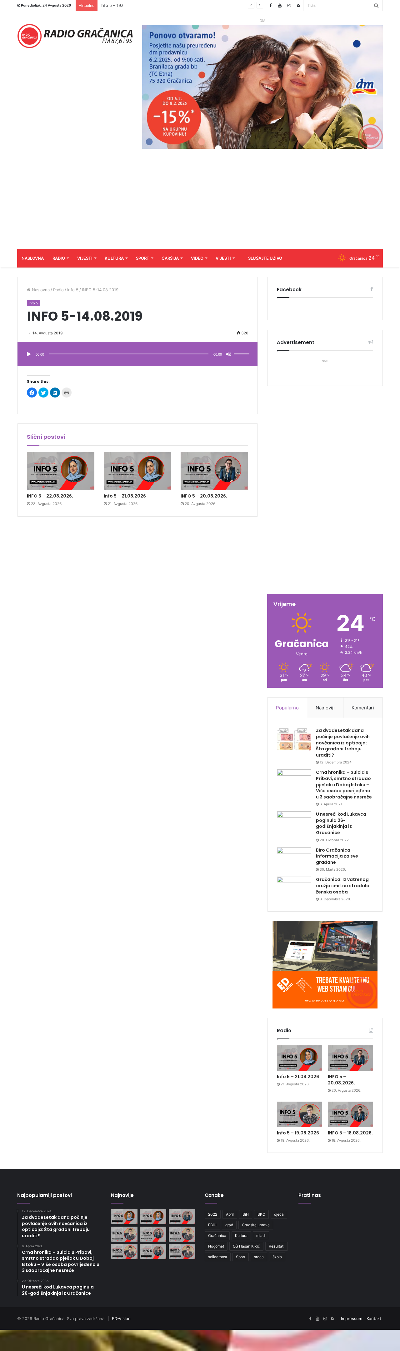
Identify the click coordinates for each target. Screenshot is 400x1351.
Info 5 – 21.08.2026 (125, 496)
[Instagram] (289, 5)
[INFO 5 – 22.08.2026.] (60, 471)
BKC (261, 1214)
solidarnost (217, 1256)
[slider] (242, 347)
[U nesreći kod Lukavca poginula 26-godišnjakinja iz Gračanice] (294, 823)
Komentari (363, 708)
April (230, 1214)
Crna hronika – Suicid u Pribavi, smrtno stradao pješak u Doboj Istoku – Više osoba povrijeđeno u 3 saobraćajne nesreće (344, 784)
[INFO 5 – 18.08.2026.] (350, 1114)
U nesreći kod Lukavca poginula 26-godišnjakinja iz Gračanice (341, 823)
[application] (138, 354)
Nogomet (216, 1246)
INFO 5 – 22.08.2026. (50, 496)
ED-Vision (121, 1318)
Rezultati (276, 1246)
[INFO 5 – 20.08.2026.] (214, 471)
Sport (142, 258)
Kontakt (374, 1318)
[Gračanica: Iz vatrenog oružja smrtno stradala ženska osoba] (294, 888)
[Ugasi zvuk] (229, 354)
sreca (259, 1256)
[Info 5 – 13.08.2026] (182, 1251)
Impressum (351, 1318)
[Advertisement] (200, 202)
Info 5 (72, 289)
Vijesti (84, 258)
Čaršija (170, 258)
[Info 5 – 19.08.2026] (299, 1114)
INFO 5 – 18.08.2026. (350, 1133)
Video (197, 258)
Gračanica (217, 1235)
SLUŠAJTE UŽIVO (265, 258)
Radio (58, 258)
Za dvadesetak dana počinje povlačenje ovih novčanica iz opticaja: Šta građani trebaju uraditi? (343, 742)
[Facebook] (270, 5)
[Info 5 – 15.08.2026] (124, 1251)
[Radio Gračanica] (75, 36)
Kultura (114, 258)
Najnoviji (325, 708)
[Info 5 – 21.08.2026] (137, 471)
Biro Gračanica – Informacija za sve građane (337, 856)
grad (229, 1225)
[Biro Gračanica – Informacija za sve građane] (294, 859)
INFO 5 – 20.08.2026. (204, 496)
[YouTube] (279, 5)
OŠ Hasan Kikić (246, 1246)
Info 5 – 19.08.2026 (119, 5)
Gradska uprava (256, 1225)
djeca (279, 1214)
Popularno (287, 708)
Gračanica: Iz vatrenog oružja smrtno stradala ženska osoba (342, 885)
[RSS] (298, 5)
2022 (212, 1214)
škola (277, 1256)
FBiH (212, 1225)
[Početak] (29, 354)
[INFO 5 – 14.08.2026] (153, 1251)
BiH (245, 1214)
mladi (261, 1235)
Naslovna (33, 258)
